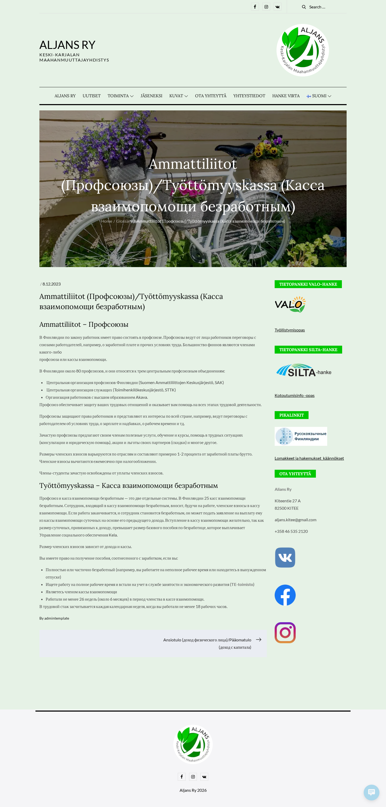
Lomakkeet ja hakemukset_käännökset (309, 458)
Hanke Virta (286, 95)
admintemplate (56, 618)
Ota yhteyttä (210, 95)
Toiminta (118, 95)
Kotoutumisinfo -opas (295, 395)
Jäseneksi (151, 95)
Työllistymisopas (290, 329)
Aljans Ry (67, 44)
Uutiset (92, 95)
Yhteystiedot (249, 95)
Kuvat (176, 95)
